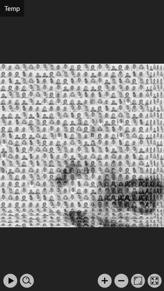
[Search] (27, 281)
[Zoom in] (105, 281)
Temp (12, 8)
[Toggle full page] (154, 281)
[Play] (10, 281)
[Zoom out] (121, 281)
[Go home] (138, 281)
